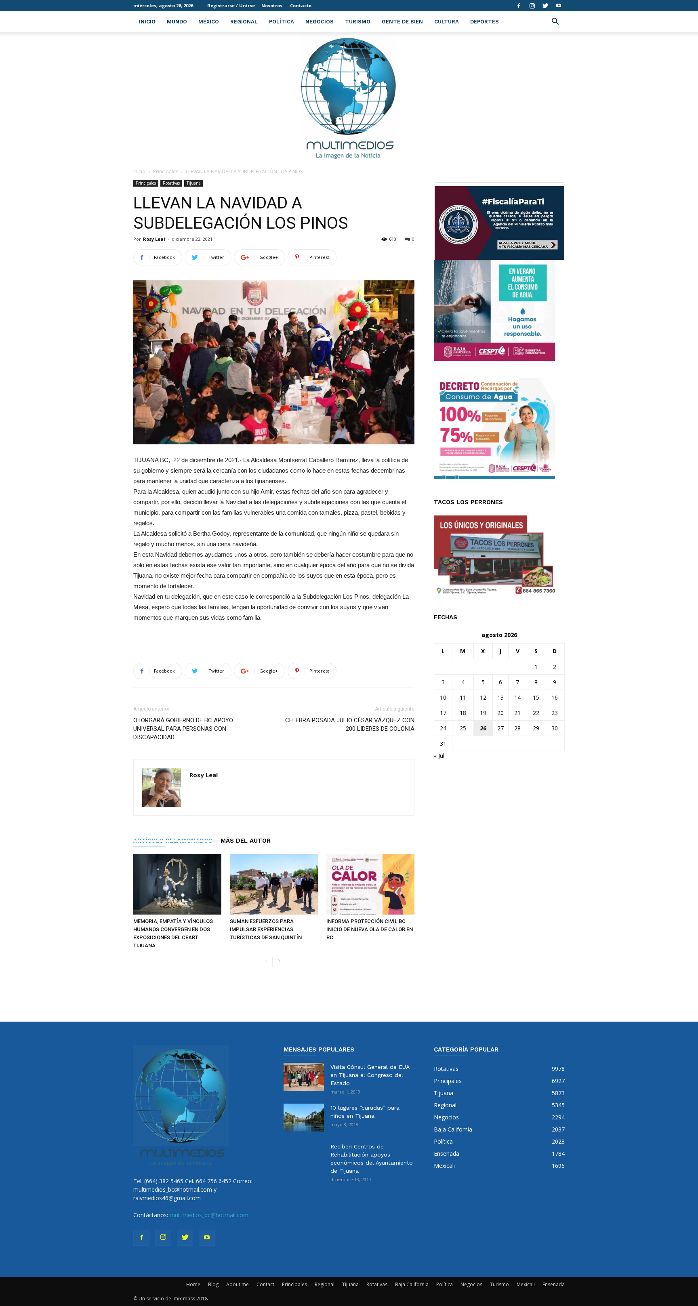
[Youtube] (559, 5)
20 (500, 713)
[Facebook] (519, 5)
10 (443, 697)
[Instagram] (532, 5)
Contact (265, 1284)
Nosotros (271, 5)
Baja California (412, 1284)
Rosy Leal (154, 239)
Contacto (300, 5)
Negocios (319, 22)
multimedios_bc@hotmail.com (209, 1215)
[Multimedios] (349, 95)
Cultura (446, 22)
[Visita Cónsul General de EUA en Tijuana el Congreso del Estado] (304, 1077)
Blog (213, 1284)
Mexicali (526, 1284)
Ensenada (553, 1284)
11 (463, 697)
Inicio (147, 22)
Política (281, 22)
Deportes (484, 22)
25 (463, 728)
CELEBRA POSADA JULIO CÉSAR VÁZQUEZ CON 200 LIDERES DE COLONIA (349, 724)
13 (500, 697)
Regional (244, 22)
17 (443, 713)
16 (554, 697)
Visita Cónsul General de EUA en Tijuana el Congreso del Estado (369, 1075)
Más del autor (246, 840)
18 (463, 713)
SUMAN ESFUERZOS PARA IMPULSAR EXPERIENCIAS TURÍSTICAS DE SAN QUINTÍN (266, 929)
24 (443, 728)
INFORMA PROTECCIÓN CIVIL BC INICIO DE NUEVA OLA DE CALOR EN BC (369, 929)
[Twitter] (545, 5)
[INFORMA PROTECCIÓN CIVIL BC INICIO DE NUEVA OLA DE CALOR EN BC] (370, 884)
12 (483, 697)
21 (517, 713)
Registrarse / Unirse (231, 5)
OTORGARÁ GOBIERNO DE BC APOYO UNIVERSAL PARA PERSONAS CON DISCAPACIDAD (183, 729)
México (208, 22)
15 (536, 697)
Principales (165, 171)
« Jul (439, 755)
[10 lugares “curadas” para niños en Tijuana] (304, 1117)
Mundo (177, 22)
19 (483, 713)
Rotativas (171, 183)
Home (193, 1284)
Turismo (357, 22)
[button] (555, 22)
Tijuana (194, 183)
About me (237, 1284)
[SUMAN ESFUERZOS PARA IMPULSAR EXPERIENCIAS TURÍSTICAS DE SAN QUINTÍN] (274, 884)
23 (554, 713)
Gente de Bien (402, 22)
